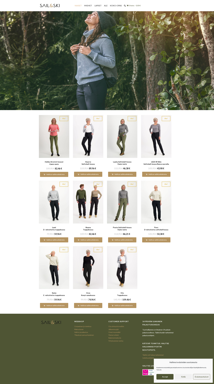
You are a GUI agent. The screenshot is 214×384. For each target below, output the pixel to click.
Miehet (88, 5)
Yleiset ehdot (113, 335)
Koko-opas (116, 5)
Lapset (98, 5)
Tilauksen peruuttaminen (84, 335)
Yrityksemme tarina (115, 341)
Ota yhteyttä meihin (116, 326)
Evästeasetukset (201, 377)
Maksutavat (78, 329)
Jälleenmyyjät (113, 329)
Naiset (78, 5)
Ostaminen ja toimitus (82, 326)
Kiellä (183, 377)
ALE (105, 5)
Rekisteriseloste (114, 338)
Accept (165, 377)
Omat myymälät (114, 332)
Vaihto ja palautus (81, 332)
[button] (125, 6)
